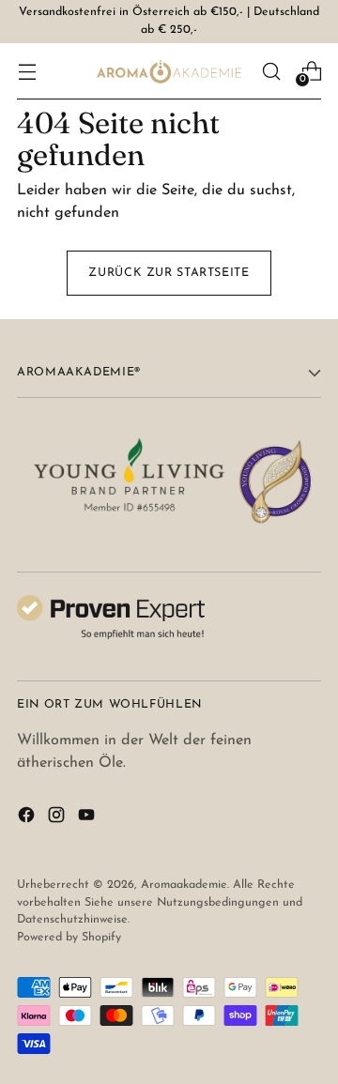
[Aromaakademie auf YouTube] (88, 818)
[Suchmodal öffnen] (271, 71)
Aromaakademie (184, 885)
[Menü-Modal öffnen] (27, 71)
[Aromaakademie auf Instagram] (58, 818)
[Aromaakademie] (169, 71)
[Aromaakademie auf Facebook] (28, 818)
